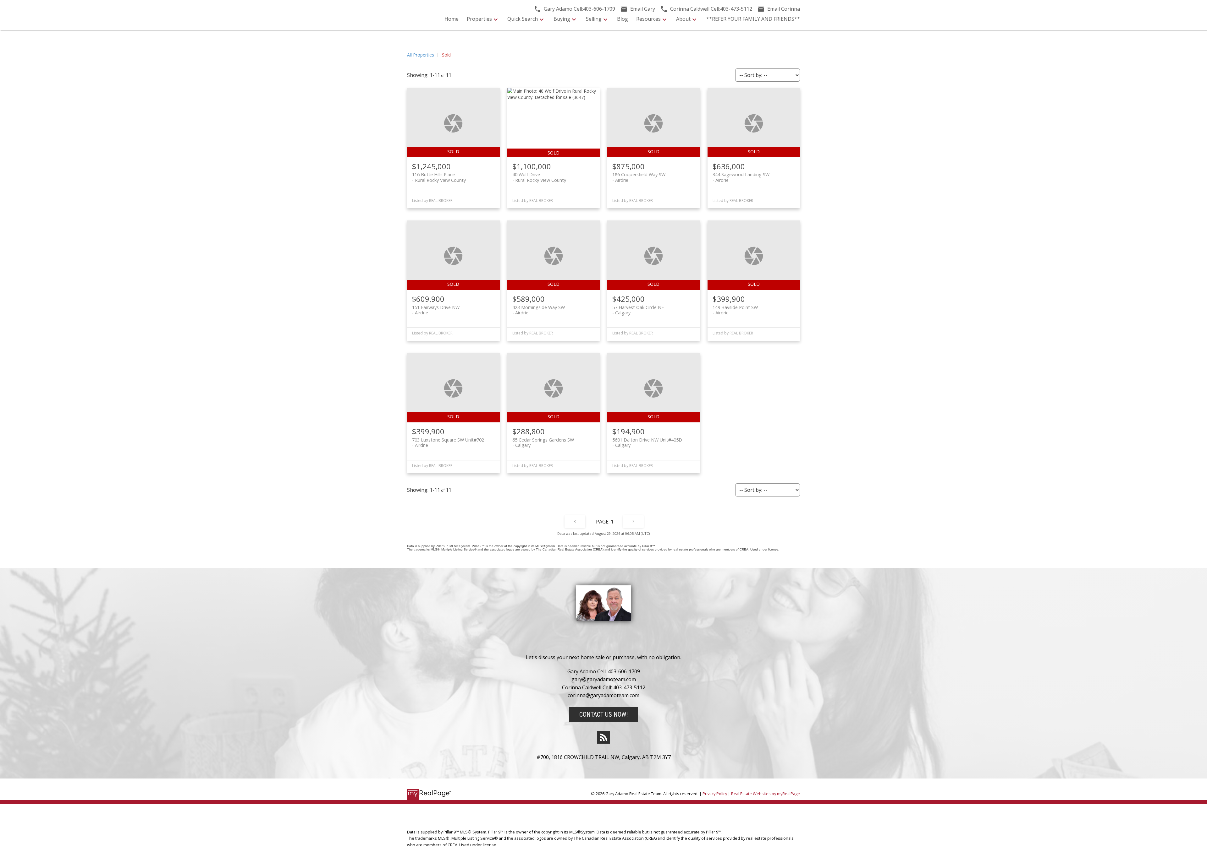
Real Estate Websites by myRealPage (765, 793)
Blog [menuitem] (622, 18)
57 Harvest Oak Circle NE (638, 310)
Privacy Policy (715, 793)
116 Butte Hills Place (439, 177)
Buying (562, 18)
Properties (479, 18)
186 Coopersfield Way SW (638, 177)
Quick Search (522, 18)
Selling (594, 18)
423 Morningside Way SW (538, 310)
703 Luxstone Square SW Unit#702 (448, 442)
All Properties (420, 55)
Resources (648, 18)
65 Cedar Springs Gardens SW (543, 442)
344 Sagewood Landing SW (741, 177)
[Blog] (603, 737)
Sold (446, 55)
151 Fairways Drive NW (436, 310)
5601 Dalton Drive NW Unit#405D (647, 442)
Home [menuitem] (451, 18)
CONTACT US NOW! (603, 714)
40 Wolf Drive (539, 177)
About (683, 18)
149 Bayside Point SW (735, 310)
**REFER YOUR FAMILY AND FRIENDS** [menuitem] (753, 18)
